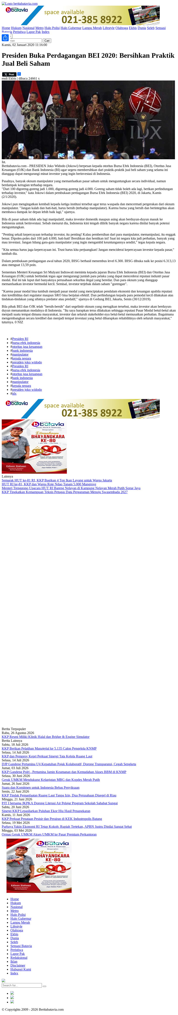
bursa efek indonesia (26, 343)
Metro (39, 28)
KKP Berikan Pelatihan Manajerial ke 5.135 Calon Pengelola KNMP (49, 748)
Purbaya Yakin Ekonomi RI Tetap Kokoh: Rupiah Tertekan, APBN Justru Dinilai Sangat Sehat (67, 826)
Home (6, 28)
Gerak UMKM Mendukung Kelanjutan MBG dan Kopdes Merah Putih (51, 780)
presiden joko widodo (27, 362)
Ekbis (133, 28)
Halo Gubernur (71, 28)
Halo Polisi (52, 28)
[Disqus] (89, 552)
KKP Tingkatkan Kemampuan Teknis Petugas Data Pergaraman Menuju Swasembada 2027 (65, 492)
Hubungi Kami (20, 969)
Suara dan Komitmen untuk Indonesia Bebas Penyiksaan (40, 787)
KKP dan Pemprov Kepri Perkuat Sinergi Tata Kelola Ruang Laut (47, 756)
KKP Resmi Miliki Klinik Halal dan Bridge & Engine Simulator (45, 737)
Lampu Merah (92, 28)
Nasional (28, 28)
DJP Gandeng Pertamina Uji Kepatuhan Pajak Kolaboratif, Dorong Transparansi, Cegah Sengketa (69, 764)
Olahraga (121, 28)
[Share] (5, 37)
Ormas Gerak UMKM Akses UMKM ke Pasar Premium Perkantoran (49, 834)
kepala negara (21, 358)
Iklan (13, 961)
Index (45, 32)
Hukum (16, 28)
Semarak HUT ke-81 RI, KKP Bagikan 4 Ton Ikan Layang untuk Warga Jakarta (57, 480)
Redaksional (18, 957)
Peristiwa (19, 32)
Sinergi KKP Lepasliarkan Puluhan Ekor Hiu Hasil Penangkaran (46, 811)
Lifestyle (109, 28)
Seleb (151, 28)
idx (14, 393)
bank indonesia (22, 350)
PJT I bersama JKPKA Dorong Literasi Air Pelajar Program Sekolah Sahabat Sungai (60, 803)
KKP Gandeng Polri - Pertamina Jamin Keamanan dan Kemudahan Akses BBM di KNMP (64, 772)
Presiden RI (20, 339)
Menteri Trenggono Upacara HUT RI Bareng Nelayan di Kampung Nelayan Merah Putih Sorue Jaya (71, 488)
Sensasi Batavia (21, 946)
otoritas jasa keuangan (27, 346)
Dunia (142, 28)
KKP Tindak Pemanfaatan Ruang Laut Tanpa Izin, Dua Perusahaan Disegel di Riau (59, 795)
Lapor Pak (33, 32)
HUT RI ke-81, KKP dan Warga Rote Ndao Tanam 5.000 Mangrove (49, 484)
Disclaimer (17, 965)
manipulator (20, 354)
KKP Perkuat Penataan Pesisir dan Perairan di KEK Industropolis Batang (52, 819)
